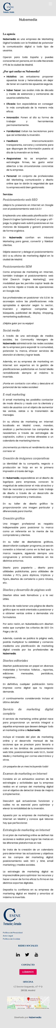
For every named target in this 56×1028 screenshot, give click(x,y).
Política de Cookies (11, 939)
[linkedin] (18, 954)
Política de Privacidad (13, 932)
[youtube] (37, 954)
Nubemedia (9, 39)
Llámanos (28, 971)
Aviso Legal (8, 936)
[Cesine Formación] (8, 12)
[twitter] (28, 954)
